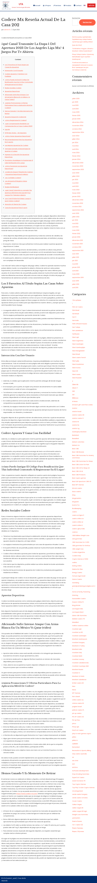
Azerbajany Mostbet (79, 432)
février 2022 (76, 234)
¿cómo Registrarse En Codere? (16, 120)
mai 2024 (75, 146)
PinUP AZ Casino (77, 730)
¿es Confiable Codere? (13, 178)
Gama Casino (77, 579)
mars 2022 (75, 230)
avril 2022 (75, 227)
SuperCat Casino (78, 777)
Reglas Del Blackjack (12, 187)
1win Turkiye (76, 327)
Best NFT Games (78, 485)
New (73, 686)
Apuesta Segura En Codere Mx (15, 117)
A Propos (48, 5)
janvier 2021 (76, 267)
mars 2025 (75, 112)
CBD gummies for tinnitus (81, 545)
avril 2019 (75, 288)
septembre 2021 (77, 250)
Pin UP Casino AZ (78, 717)
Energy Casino (77, 572)
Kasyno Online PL (78, 602)
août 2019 (75, 281)
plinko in (75, 740)
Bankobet (75, 435)
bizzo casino (76, 491)
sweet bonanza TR (78, 781)
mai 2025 (75, 105)
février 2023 (76, 193)
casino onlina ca (78, 518)
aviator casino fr (78, 418)
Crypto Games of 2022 (80, 559)
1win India (75, 320)
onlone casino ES (78, 703)
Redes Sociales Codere (13, 88)
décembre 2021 (77, 240)
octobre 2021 (76, 247)
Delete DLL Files (77, 569)
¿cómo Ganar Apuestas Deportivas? (18, 136)
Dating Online (77, 566)
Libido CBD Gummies (79, 615)
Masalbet (75, 622)
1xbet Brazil (76, 354)
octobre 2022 (76, 207)
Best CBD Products (78, 475)
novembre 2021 (77, 244)
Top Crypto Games (79, 784)
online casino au (78, 700)
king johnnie (76, 605)
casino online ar (77, 522)
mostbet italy (77, 653)
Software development (80, 771)
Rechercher (76, 18)
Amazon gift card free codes (82, 405)
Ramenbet (76, 747)
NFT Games (76, 693)
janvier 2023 (76, 196)
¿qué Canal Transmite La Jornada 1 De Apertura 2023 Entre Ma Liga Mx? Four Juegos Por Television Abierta (18, 192)
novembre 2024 (77, 126)
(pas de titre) (77, 45)
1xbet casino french (79, 357)
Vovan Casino (77, 801)
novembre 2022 (77, 203)
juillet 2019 (75, 284)
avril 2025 (75, 109)
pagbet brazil (77, 707)
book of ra (75, 505)
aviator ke (75, 425)
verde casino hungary (79, 794)
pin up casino (76, 713)
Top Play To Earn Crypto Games (83, 788)
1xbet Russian (77, 378)
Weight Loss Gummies (80, 815)
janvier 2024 (76, 159)
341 (73, 395)
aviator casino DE (78, 415)
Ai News (75, 401)
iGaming (75, 595)
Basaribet (75, 438)
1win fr (74, 317)
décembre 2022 (77, 200)
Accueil (37, 5)
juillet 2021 (75, 257)
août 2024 (75, 136)
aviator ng (75, 428)
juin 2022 (75, 220)
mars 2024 (75, 153)
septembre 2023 (78, 169)
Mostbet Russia (77, 669)
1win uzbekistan (77, 330)
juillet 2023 (75, 176)
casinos (75, 532)
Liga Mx (7, 129)
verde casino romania (80, 798)
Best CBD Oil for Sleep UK (81, 468)
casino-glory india (78, 529)
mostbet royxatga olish (80, 666)
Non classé (76, 696)
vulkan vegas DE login (79, 811)
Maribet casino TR (78, 619)
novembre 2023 (77, 166)
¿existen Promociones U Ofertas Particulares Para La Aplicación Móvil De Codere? (18, 105)
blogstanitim (76, 498)
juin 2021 (75, 261)
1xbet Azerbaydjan (78, 347)
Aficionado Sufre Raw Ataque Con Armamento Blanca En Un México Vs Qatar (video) (17, 97)
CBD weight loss (77, 549)
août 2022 (75, 213)
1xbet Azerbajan (77, 344)
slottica (75, 767)
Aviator (74, 408)
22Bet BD (75, 384)
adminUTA (7, 30)
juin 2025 (75, 102)
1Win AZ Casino (77, 307)
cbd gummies (77, 539)
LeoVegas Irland (77, 612)
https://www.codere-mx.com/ (27, 794)
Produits (68, 5)
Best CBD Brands (78, 452)
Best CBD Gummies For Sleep (82, 461)
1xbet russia (76, 374)
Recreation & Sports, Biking (81, 750)
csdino (74, 562)
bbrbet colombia (78, 442)
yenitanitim (76, 818)
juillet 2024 (75, 139)
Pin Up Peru (76, 720)
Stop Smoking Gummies (80, 774)
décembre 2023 (77, 163)
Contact (78, 5)
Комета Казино (77, 821)
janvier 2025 (76, 119)
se (73, 757)
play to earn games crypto (81, 734)
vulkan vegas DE (77, 808)
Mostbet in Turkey (78, 646)
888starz (75, 398)
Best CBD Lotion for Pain (80, 465)
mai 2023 (75, 183)
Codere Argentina (78, 552)
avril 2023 (75, 186)
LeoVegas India (77, 609)
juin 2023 (75, 180)
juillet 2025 (75, 99)
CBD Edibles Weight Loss (80, 535)
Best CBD (75, 449)
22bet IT (75, 388)
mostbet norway (78, 659)
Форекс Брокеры (77, 828)
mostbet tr (76, 673)
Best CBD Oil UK (77, 471)
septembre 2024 (78, 132)
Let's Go (91, 5)
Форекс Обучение (78, 831)
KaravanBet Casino (79, 599)
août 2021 (75, 254)
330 (73, 391)
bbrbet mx (76, 445)
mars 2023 (75, 190)
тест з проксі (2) (77, 825)
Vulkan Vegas (77, 804)
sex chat (75, 761)
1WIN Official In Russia (79, 324)
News (74, 690)
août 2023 (75, 173)
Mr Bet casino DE (78, 683)
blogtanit (75, 502)
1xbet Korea (76, 368)
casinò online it (77, 525)
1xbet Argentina (77, 341)
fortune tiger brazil (78, 576)
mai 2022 (75, 223)
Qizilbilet (75, 744)
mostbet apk (76, 629)
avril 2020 (75, 271)
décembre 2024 (77, 122)
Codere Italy (76, 556)
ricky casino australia (79, 754)
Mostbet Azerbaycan (79, 639)
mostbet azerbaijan (79, 636)
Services (58, 5)
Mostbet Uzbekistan (79, 680)
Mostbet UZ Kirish (78, 676)
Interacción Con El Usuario (14, 70)
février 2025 (76, 115)
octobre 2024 (77, 129)
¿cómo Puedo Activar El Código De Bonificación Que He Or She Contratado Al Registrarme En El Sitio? (19, 82)
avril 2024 (75, 149)
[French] (84, 5)
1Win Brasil (75, 310)
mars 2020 (75, 274)
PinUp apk (75, 727)
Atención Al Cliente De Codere (15, 204)
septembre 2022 (78, 210)
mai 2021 (75, 264)
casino (74, 512)
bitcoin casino (77, 488)
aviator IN (75, 422)
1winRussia (75, 334)
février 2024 (76, 156)
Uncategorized (77, 791)
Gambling (75, 583)
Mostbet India (77, 649)
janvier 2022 (76, 237)
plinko (74, 737)
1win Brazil (75, 314)
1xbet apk (75, 337)
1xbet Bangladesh (78, 351)
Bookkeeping (76, 508)
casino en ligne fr (78, 515)
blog (73, 495)
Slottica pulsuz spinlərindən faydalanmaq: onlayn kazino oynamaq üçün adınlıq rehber (82, 39)
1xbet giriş (75, 361)
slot (73, 764)
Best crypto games (79, 478)
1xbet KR (75, 371)
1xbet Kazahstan (78, 364)
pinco (74, 723)
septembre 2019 (78, 277)
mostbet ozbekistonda (80, 663)
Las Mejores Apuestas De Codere (16, 145)
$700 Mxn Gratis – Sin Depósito (16, 133)
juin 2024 (75, 142)
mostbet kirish (77, 656)
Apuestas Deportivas (12, 91)
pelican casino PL (78, 710)
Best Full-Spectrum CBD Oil (81, 481)
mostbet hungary (78, 642)
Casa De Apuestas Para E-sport (16, 208)
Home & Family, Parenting (81, 592)
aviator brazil (76, 411)
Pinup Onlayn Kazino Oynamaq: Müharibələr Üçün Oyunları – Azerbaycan (83, 56)
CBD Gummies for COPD (80, 542)
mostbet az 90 (77, 632)
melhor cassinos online (80, 626)
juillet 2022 (75, 217)
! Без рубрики (76, 300)
